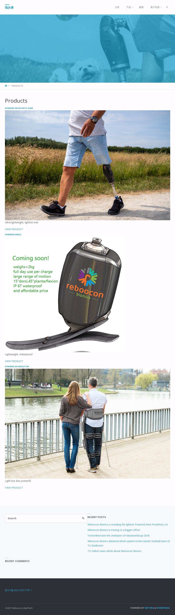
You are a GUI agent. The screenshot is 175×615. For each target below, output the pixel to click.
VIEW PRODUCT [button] (14, 229)
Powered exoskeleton (17, 366)
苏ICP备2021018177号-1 (18, 590)
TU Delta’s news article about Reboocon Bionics (114, 551)
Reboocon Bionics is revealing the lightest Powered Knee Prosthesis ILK (128, 524)
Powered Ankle (13, 234)
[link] (167, 7)
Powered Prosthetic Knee (19, 108)
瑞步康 (9, 7)
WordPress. (163, 607)
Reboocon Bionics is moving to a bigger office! (114, 529)
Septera (149, 607)
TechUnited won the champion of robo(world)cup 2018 (118, 535)
